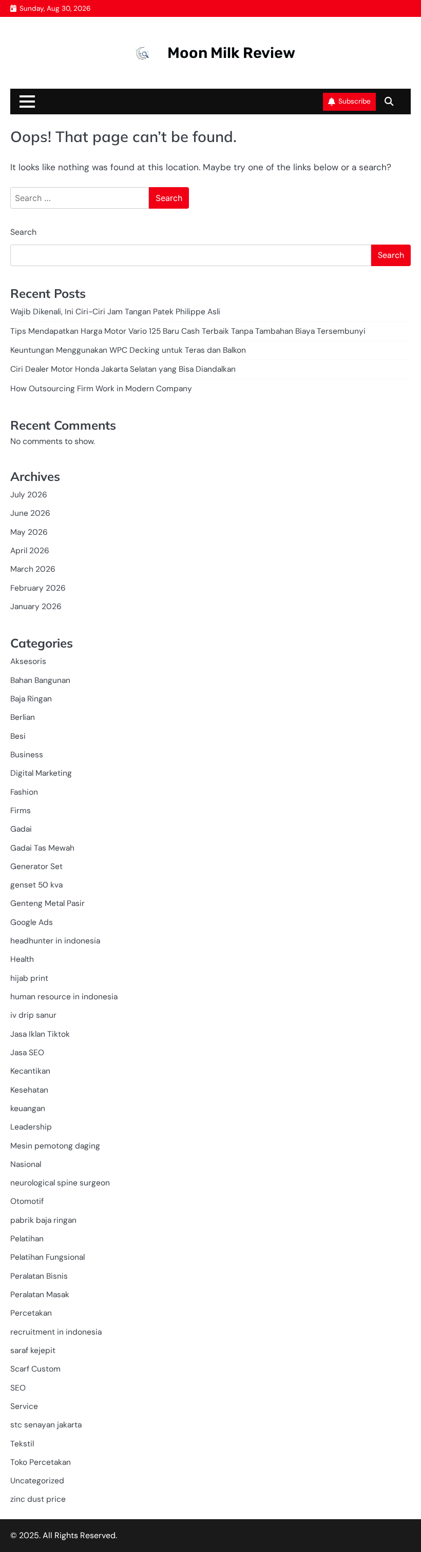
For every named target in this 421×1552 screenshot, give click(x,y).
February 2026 (38, 588)
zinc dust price (38, 1499)
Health (22, 959)
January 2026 (36, 606)
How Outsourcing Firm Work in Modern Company (101, 389)
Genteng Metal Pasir (47, 903)
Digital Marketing (41, 773)
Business (26, 755)
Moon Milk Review (231, 53)
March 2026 (32, 569)
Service (24, 1406)
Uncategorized (37, 1481)
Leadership (31, 1127)
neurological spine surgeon (60, 1183)
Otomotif (27, 1201)
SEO (18, 1388)
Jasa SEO (27, 1052)
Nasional (25, 1164)
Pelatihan (27, 1239)
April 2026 (29, 551)
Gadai (21, 829)
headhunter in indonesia (55, 941)
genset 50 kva (36, 885)
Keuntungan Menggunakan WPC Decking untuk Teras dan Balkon (128, 350)
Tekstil (22, 1444)
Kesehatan (29, 1090)
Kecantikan (30, 1071)
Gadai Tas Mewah (42, 848)
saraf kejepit (32, 1350)
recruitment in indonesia (56, 1332)
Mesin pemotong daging (55, 1146)
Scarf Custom (35, 1369)
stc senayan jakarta (46, 1425)
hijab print (29, 978)
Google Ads (31, 922)
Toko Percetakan (40, 1462)
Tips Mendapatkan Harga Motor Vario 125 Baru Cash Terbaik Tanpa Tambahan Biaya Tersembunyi (188, 331)
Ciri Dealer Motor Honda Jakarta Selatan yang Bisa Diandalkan (123, 369)
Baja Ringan (31, 699)
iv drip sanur (33, 1015)
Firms (20, 810)
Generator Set (36, 866)
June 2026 (30, 513)
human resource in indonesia (64, 997)
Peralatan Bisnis (39, 1276)
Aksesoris (28, 661)
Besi (18, 736)
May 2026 (29, 532)
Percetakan (31, 1313)
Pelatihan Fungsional (47, 1257)
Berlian (22, 717)
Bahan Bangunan (40, 680)
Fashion (24, 792)
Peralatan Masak (39, 1294)
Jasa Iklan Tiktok (40, 1034)
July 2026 (28, 495)
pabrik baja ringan (43, 1220)
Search (23, 232)
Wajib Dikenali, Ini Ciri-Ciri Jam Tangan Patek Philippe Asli (115, 312)
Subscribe (354, 101)
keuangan (27, 1108)
